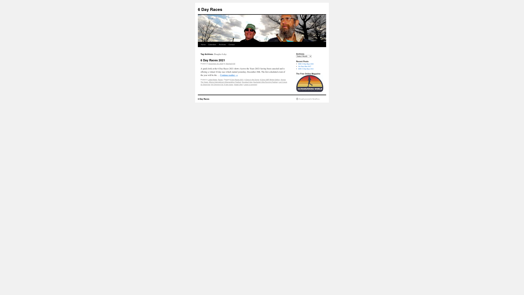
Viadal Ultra (238, 84)
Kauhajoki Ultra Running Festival (265, 82)
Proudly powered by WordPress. (309, 99)
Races (220, 79)
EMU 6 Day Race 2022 (306, 69)
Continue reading (229, 75)
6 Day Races (210, 9)
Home (203, 44)
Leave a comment (250, 84)
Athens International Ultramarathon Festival (225, 82)
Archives (222, 44)
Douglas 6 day (247, 82)
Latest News (212, 79)
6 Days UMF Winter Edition (270, 79)
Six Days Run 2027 (304, 66)
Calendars (212, 44)
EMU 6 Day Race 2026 (306, 64)
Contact (232, 44)
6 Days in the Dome (252, 79)
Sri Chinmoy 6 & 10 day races (222, 84)
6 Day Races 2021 (213, 60)
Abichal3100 (230, 63)
